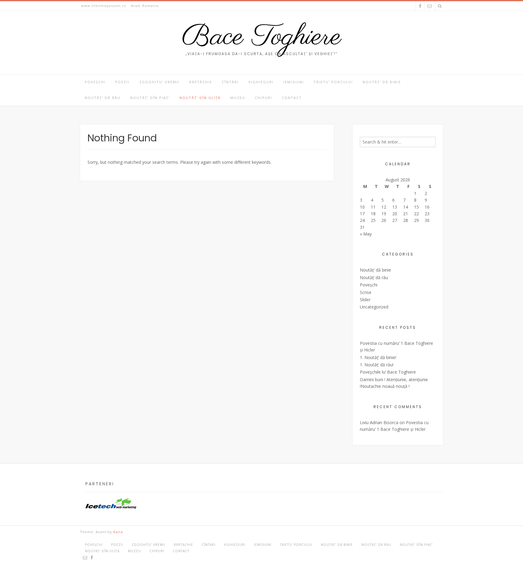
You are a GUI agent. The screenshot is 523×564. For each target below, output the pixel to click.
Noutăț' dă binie (375, 270)
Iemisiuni (293, 82)
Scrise (365, 292)
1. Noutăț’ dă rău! (376, 365)
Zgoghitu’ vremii (159, 82)
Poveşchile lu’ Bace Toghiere (388, 372)
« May (366, 234)
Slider (365, 299)
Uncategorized (374, 307)
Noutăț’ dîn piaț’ (150, 97)
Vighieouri (261, 82)
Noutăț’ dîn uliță (200, 97)
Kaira (118, 531)
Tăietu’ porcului (333, 82)
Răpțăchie (200, 82)
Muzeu (237, 97)
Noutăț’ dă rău (102, 97)
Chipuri (263, 97)
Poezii (122, 82)
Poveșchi (95, 82)
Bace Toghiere (261, 37)
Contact (292, 97)
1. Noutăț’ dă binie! (378, 357)
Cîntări (230, 82)
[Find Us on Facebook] (420, 6)
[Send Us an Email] (429, 6)
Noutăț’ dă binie (382, 82)
